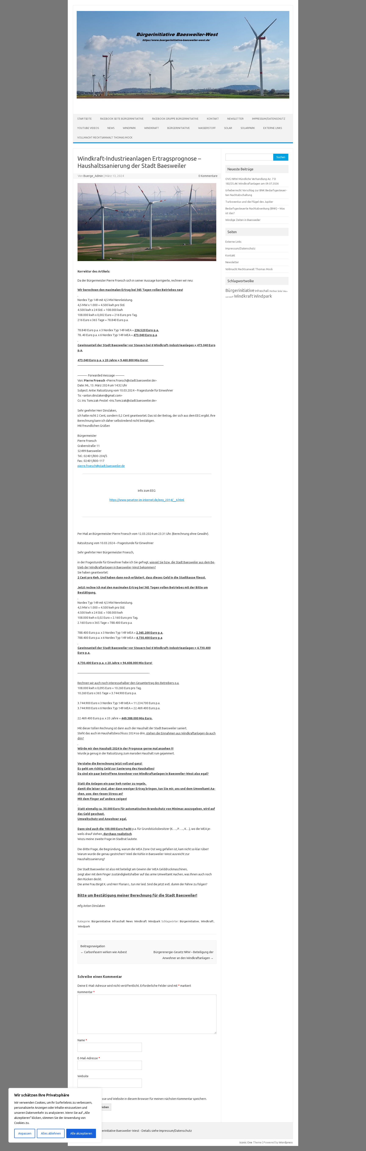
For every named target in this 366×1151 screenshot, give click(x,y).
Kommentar (86, 992)
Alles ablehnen (51, 1133)
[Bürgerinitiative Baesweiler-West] (183, 97)
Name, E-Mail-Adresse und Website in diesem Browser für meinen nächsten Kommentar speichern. (142, 1098)
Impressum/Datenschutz (268, 118)
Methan (273, 291)
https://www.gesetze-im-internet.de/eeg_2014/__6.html (147, 500)
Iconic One (246, 1142)
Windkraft (151, 128)
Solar (228, 128)
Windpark (129, 128)
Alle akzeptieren (81, 1133)
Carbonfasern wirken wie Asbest (103, 952)
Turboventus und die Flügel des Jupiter (249, 201)
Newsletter (235, 118)
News (110, 128)
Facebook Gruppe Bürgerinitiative (175, 118)
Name (82, 1040)
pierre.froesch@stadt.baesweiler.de (101, 466)
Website (83, 1076)
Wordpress (286, 1142)
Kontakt (213, 118)
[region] (55, 1115)
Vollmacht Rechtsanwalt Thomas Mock (104, 137)
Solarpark (248, 128)
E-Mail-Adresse (89, 1058)
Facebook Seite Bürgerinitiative (122, 118)
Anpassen (24, 1133)
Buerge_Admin (93, 176)
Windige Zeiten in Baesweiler (243, 219)
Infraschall (118, 921)
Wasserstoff (207, 128)
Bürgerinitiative (178, 128)
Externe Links (272, 128)
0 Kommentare (208, 176)
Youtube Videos (88, 128)
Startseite (84, 118)
